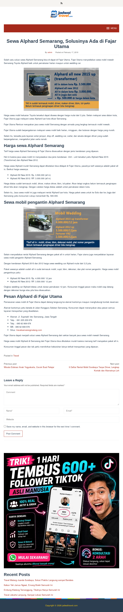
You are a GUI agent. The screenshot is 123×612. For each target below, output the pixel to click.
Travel (16, 355)
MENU (114, 28)
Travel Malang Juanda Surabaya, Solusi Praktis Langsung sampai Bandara (38, 580)
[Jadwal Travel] (61, 13)
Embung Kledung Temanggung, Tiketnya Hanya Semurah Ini (32, 589)
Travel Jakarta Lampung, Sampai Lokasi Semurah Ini (28, 594)
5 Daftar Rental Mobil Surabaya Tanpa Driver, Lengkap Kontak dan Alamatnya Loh (94, 367)
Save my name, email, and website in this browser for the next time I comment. (43, 426)
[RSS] (61, 3)
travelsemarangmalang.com (29, 329)
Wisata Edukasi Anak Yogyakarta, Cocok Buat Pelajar (29, 365)
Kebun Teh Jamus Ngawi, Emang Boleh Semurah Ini (28, 585)
